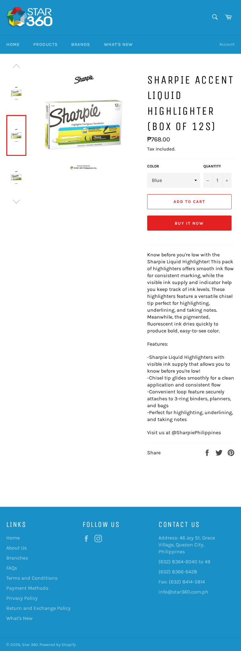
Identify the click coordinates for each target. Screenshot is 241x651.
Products (45, 44)
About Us (16, 548)
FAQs (11, 568)
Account (227, 44)
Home (12, 44)
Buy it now (189, 223)
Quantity (212, 166)
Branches (17, 558)
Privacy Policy (22, 598)
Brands (80, 44)
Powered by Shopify (58, 644)
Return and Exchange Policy (38, 608)
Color (153, 166)
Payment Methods (27, 588)
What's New (118, 44)
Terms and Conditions (31, 578)
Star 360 (30, 644)
